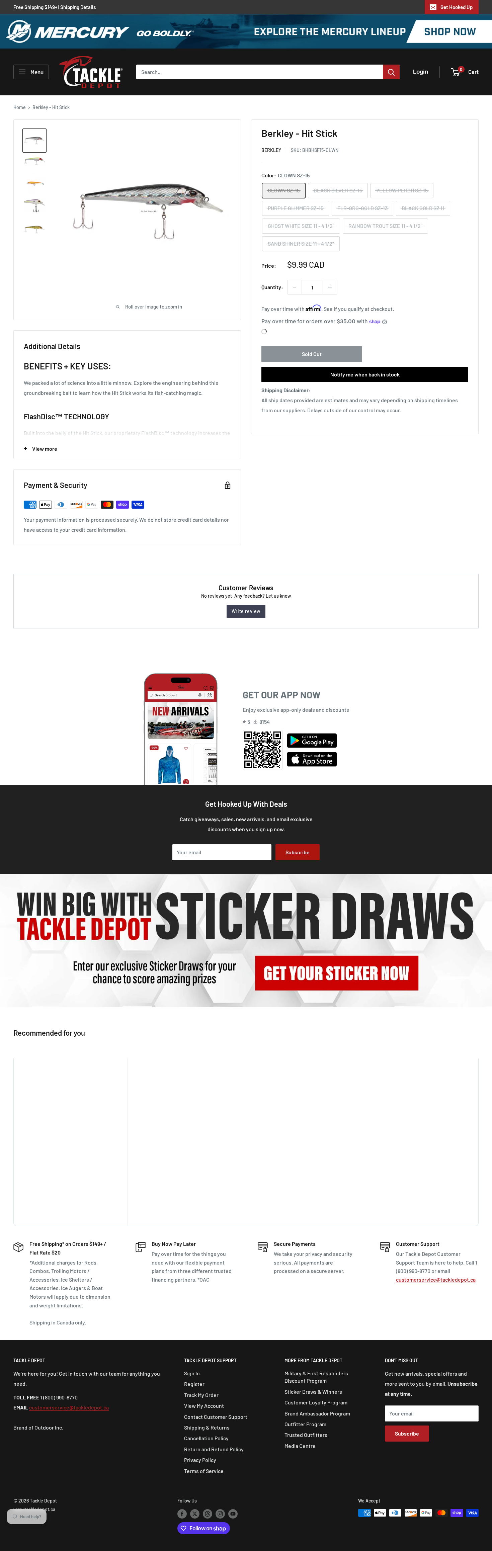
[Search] (391, 72)
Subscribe (297, 852)
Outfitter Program (305, 1424)
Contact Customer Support (215, 1416)
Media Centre (300, 1446)
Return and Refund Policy (214, 1449)
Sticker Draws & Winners (313, 1391)
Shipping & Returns (207, 1427)
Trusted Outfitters (305, 1435)
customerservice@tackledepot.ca (436, 1279)
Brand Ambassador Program (317, 1413)
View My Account (204, 1405)
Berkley (271, 150)
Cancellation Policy (206, 1438)
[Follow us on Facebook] (182, 1513)
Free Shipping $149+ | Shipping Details (54, 7)
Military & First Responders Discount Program (316, 1377)
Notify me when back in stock (365, 374)
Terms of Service (204, 1471)
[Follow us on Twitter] (194, 1513)
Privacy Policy (200, 1460)
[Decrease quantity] (295, 287)
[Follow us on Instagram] (220, 1513)
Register (194, 1384)
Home (19, 107)
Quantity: (272, 287)
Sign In (192, 1373)
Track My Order (201, 1395)
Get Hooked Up (456, 7)
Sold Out (312, 354)
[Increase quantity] (330, 287)
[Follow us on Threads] (207, 1513)
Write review (246, 611)
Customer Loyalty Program (315, 1402)
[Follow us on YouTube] (233, 1513)
